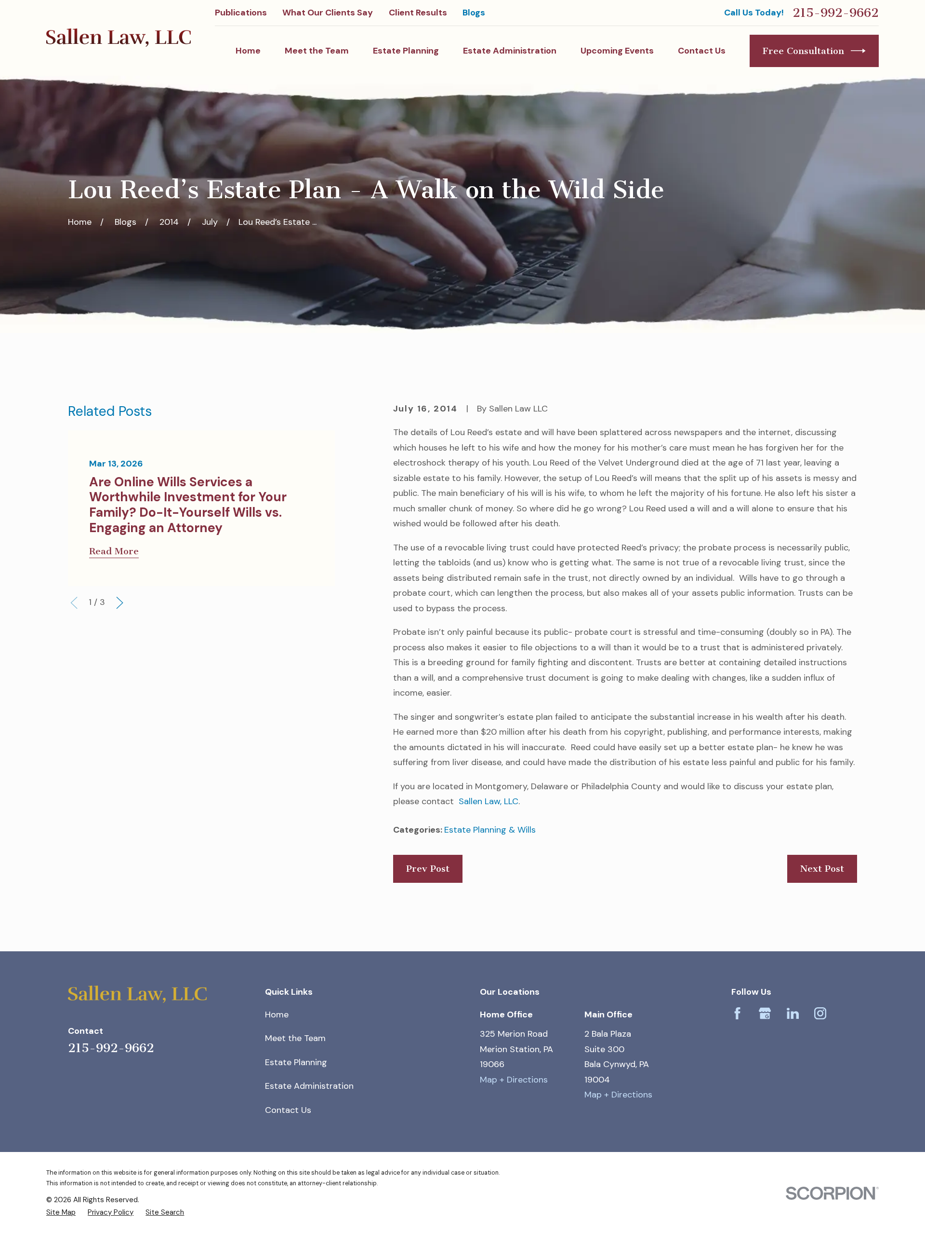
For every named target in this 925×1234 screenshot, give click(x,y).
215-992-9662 (836, 13)
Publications (241, 12)
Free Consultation (803, 50)
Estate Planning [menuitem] (406, 50)
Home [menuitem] (248, 50)
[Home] (118, 37)
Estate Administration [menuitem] (509, 50)
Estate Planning (296, 1062)
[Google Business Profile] (765, 1013)
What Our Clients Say (327, 12)
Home (277, 1014)
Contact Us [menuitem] (702, 50)
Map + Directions (514, 1079)
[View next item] (120, 603)
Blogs (473, 12)
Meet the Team (295, 1038)
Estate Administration (309, 1086)
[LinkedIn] (793, 1013)
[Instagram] (820, 1013)
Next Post (822, 868)
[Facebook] (737, 1013)
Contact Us (288, 1110)
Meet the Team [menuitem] (317, 50)
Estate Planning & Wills (490, 830)
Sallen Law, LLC (486, 801)
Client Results (418, 12)
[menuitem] (61, 1212)
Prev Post (427, 868)
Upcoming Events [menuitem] (617, 50)
